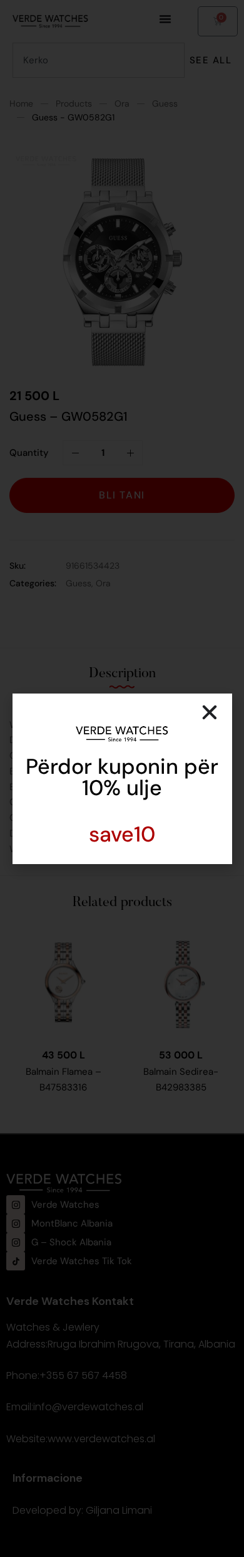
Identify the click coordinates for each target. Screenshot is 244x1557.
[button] (210, 712)
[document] (122, 778)
